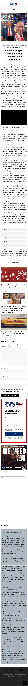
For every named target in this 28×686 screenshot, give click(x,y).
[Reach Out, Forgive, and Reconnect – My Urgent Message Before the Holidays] (14, 275)
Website (3, 383)
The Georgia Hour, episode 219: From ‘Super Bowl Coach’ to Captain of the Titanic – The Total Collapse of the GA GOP (14, 613)
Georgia (8, 45)
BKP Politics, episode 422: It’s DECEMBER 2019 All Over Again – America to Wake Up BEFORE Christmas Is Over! (13, 587)
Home (3, 45)
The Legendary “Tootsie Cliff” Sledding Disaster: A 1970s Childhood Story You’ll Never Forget (12, 333)
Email (3, 376)
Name (3, 368)
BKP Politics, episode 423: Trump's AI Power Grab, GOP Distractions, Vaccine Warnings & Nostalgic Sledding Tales (14, 534)
